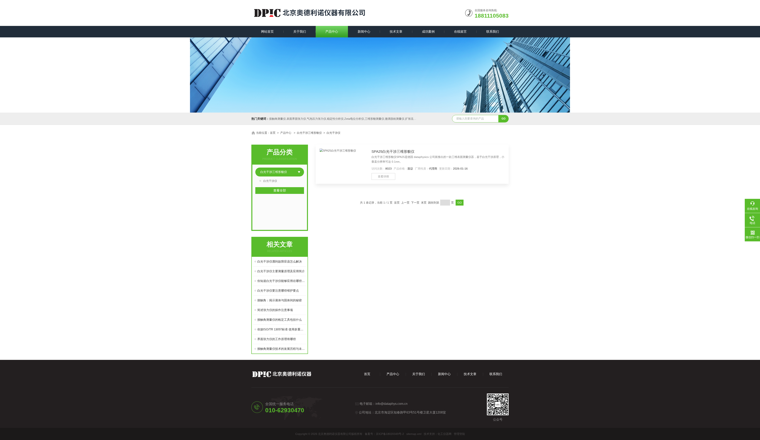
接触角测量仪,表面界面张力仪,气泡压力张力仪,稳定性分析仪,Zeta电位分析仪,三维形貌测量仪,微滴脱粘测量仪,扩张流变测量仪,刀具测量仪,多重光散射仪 (363, 118)
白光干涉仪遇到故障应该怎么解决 (279, 261)
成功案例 (428, 31)
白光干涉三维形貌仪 (309, 132)
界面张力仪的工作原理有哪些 (276, 339)
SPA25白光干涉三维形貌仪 (392, 152)
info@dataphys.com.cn (391, 403)
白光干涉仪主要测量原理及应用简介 (281, 271)
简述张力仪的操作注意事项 (275, 310)
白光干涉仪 (333, 132)
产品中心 (331, 31)
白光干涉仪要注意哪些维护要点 (278, 290)
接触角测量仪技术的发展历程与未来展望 (281, 348)
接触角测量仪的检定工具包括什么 (279, 319)
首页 (273, 132)
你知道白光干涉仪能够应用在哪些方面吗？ (281, 281)
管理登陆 (459, 433)
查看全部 (279, 190)
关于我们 (299, 31)
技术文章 (396, 31)
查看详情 (383, 176)
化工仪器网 (444, 433)
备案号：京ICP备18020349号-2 (384, 433)
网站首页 (267, 31)
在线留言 (460, 31)
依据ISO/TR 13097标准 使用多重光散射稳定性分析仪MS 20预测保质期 (281, 329)
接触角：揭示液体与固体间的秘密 (279, 300)
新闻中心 (364, 31)
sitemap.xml (413, 433)
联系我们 (492, 31)
